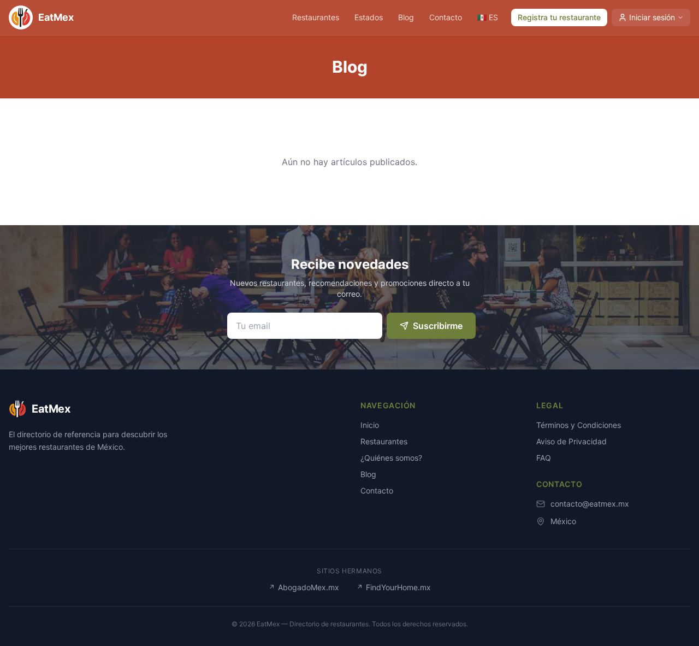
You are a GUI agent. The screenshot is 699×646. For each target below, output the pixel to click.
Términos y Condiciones (578, 425)
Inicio (369, 425)
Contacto (445, 17)
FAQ (543, 457)
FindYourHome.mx (394, 587)
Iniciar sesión (652, 17)
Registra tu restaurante (559, 17)
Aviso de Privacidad (571, 441)
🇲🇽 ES (487, 17)
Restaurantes (315, 17)
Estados (368, 17)
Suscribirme (438, 325)
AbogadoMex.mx (304, 587)
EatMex (56, 17)
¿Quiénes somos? (391, 457)
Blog (406, 17)
